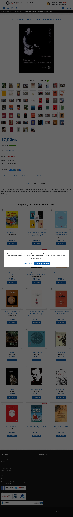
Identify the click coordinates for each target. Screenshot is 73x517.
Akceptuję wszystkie (42, 264)
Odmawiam (28, 264)
